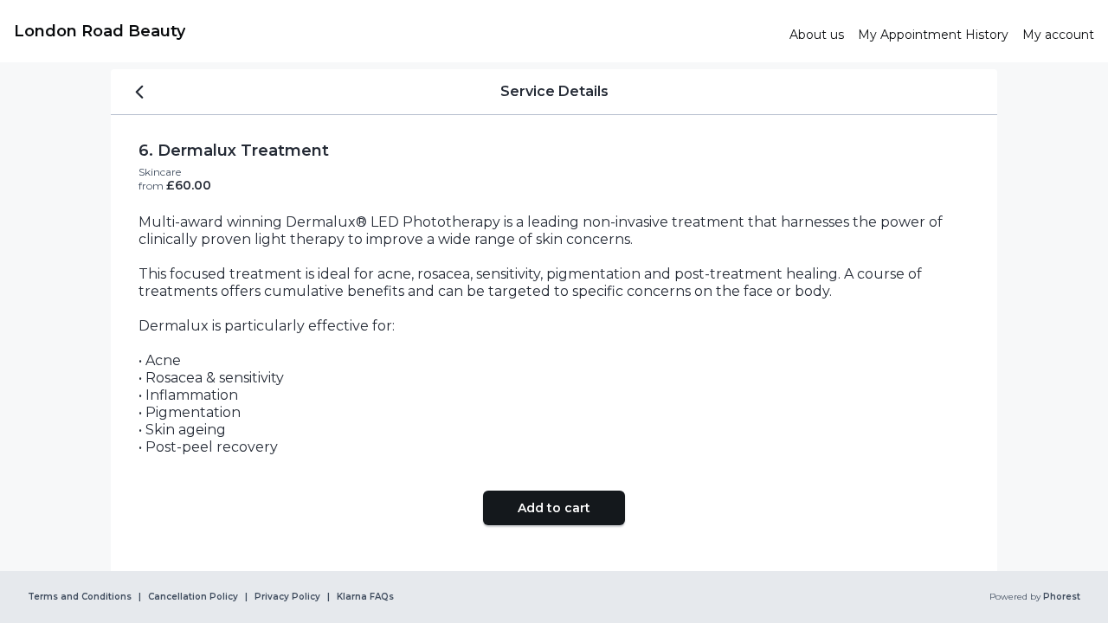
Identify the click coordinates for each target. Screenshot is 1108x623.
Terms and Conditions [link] (80, 597)
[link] (395, 31)
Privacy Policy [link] (287, 597)
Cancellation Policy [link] (193, 597)
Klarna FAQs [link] (365, 597)
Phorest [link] (1061, 597)
